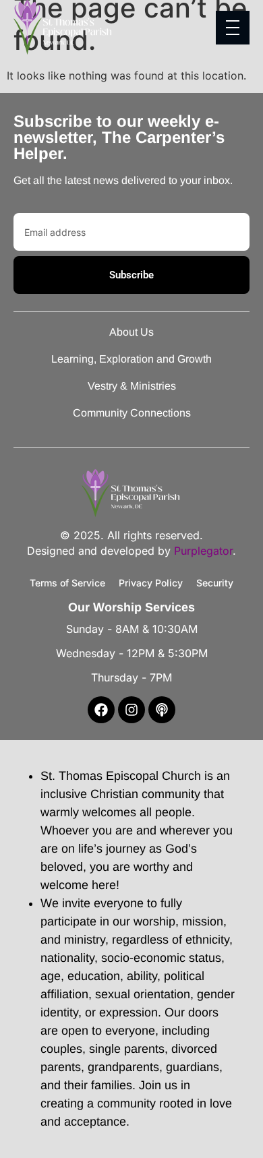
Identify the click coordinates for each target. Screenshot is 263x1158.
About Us (131, 332)
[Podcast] (161, 709)
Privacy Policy (151, 582)
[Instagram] (131, 709)
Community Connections (132, 413)
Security (214, 582)
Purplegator (203, 550)
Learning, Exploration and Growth (131, 359)
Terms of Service (67, 582)
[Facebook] (101, 709)
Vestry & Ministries (132, 386)
